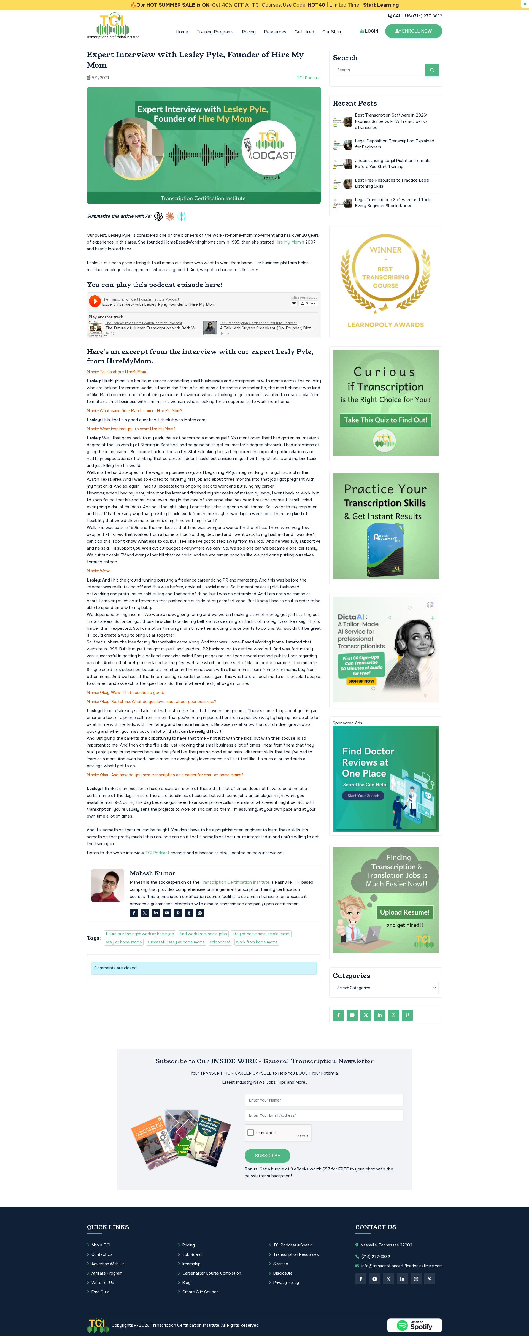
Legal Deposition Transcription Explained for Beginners (394, 144)
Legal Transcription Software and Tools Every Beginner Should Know (393, 203)
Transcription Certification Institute (235, 882)
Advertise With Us (108, 1263)
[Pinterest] (178, 913)
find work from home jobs (203, 933)
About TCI (100, 1245)
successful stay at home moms (176, 942)
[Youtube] (167, 913)
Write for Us (102, 1282)
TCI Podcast (309, 77)
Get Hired (304, 32)
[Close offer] (525, 4)
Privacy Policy (286, 1282)
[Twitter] (145, 913)
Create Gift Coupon (200, 1291)
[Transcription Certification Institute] (113, 25)
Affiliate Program (106, 1273)
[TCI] (98, 1325)
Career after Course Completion (211, 1273)
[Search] (432, 70)
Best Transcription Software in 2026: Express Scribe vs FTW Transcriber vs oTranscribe (391, 121)
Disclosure (283, 1273)
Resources (275, 32)
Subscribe (267, 1156)
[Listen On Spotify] (414, 1325)
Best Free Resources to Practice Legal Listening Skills (392, 183)
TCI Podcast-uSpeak (292, 1245)
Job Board (192, 1254)
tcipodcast (220, 942)
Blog (186, 1282)
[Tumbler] (189, 913)
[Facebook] (134, 913)
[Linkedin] (156, 913)
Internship (191, 1263)
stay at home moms (124, 942)
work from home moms (257, 942)
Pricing (249, 32)
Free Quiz (100, 1291)
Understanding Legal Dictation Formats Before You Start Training (393, 163)
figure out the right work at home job (140, 933)
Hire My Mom (288, 242)
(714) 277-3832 (417, 16)
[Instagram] (393, 1014)
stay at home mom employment (261, 933)
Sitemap (280, 1263)
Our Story (332, 32)
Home (182, 32)
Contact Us (102, 1254)
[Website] (200, 913)
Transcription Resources (296, 1254)
